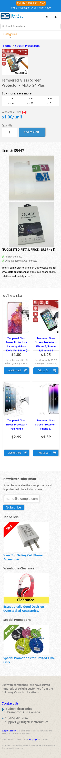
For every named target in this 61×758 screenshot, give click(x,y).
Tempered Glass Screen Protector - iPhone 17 (45, 424)
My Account (55, 17)
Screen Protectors (27, 46)
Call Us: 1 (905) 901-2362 (31, 3)
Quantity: (7, 125)
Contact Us (10, 704)
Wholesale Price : (14, 112)
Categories (10, 34)
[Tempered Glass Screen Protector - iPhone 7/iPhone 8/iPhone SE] (46, 317)
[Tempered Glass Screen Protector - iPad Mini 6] (16, 399)
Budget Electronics (10, 731)
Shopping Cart (46, 17)
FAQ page (33, 739)
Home (7, 46)
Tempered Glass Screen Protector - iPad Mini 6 (16, 424)
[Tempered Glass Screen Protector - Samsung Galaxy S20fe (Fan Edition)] (16, 317)
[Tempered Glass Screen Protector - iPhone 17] (46, 399)
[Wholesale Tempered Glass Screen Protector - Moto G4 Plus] (15, 62)
